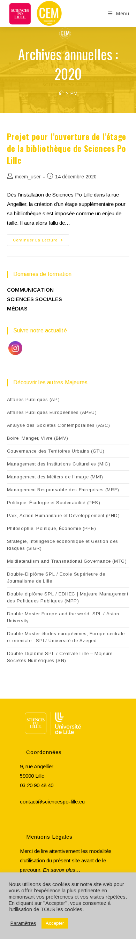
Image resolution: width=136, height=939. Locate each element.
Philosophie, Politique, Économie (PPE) (51, 528)
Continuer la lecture (41, 242)
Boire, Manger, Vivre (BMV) (38, 438)
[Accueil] (61, 93)
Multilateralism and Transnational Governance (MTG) (67, 561)
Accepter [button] (55, 923)
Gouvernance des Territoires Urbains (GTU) (56, 451)
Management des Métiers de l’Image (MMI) (55, 476)
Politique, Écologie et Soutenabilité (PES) (53, 502)
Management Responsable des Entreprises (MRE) (63, 489)
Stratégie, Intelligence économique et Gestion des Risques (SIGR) (62, 545)
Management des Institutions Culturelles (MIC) (59, 464)
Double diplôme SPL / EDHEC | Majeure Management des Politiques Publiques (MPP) (67, 597)
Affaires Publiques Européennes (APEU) (52, 412)
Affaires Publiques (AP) (33, 399)
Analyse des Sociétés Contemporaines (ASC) (59, 425)
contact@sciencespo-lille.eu (52, 802)
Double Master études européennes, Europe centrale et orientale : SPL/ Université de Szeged (66, 637)
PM (73, 93)
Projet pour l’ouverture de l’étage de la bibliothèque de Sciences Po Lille (66, 148)
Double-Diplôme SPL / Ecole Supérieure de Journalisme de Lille (56, 577)
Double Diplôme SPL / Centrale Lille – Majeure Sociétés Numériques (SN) (60, 657)
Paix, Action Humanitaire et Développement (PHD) (63, 515)
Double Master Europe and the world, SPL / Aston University (63, 617)
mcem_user (28, 176)
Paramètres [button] (23, 923)
